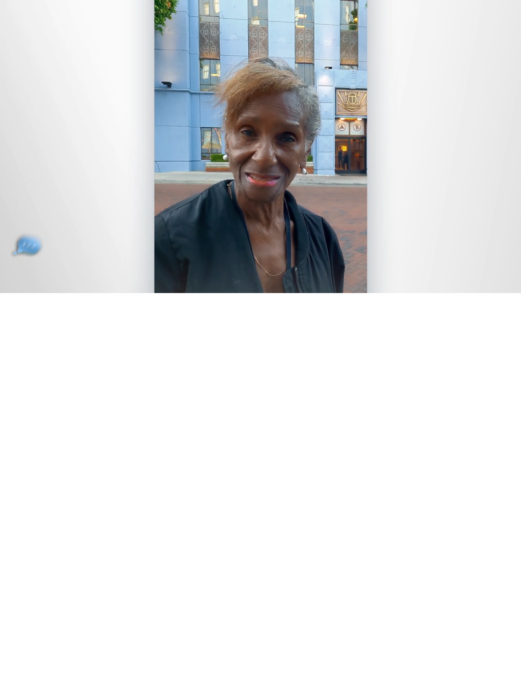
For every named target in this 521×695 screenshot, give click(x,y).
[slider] (281, 283)
